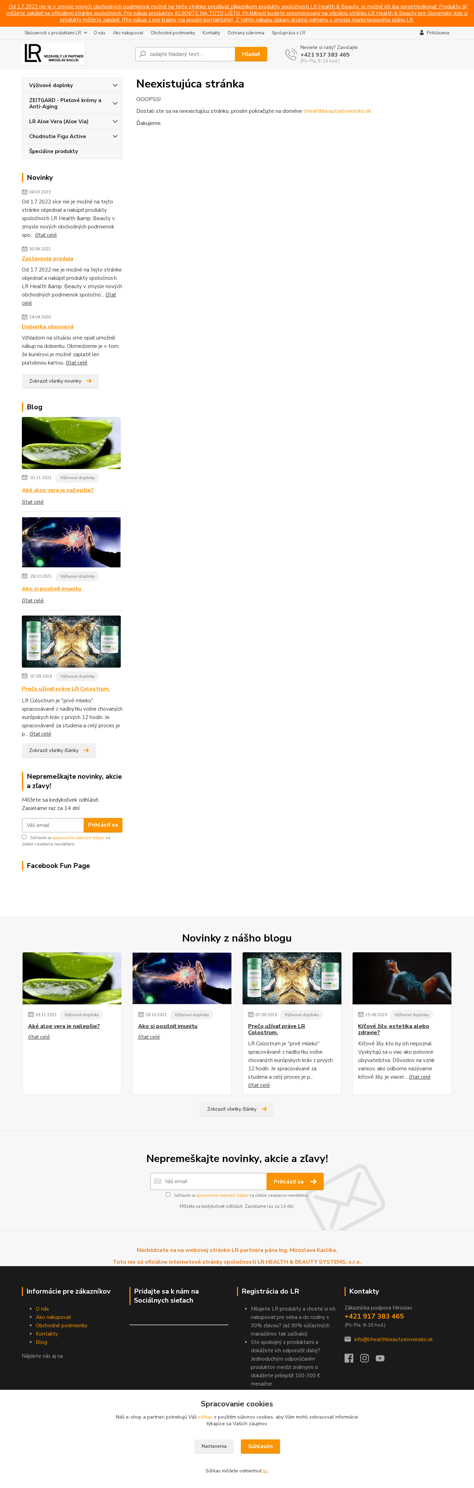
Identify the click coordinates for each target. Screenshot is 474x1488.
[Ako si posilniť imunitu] (71, 543)
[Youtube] (383, 1360)
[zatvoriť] (465, 7)
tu (265, 1471)
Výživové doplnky (51, 85)
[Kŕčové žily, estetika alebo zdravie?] (402, 978)
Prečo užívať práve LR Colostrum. (66, 689)
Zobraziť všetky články (53, 750)
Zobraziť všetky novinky (55, 381)
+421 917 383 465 (325, 55)
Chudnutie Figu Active (57, 136)
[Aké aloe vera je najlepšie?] (71, 444)
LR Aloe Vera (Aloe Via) (58, 121)
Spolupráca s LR (288, 33)
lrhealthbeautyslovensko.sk (337, 111)
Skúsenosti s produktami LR (53, 33)
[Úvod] (75, 54)
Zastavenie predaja (47, 258)
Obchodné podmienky (173, 33)
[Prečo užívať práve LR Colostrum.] (71, 643)
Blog (41, 1342)
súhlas (205, 1417)
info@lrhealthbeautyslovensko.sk (393, 1339)
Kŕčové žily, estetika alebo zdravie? (393, 1029)
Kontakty (211, 33)
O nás (99, 33)
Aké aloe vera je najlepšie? (58, 490)
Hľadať (251, 54)
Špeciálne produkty (53, 151)
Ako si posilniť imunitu (51, 589)
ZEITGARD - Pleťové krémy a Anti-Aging (65, 103)
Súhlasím (260, 1446)
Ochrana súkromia (246, 33)
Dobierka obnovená (48, 327)
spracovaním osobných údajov (78, 838)
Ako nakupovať (128, 33)
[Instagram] (368, 1360)
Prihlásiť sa (103, 825)
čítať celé (46, 235)
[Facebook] (352, 1360)
